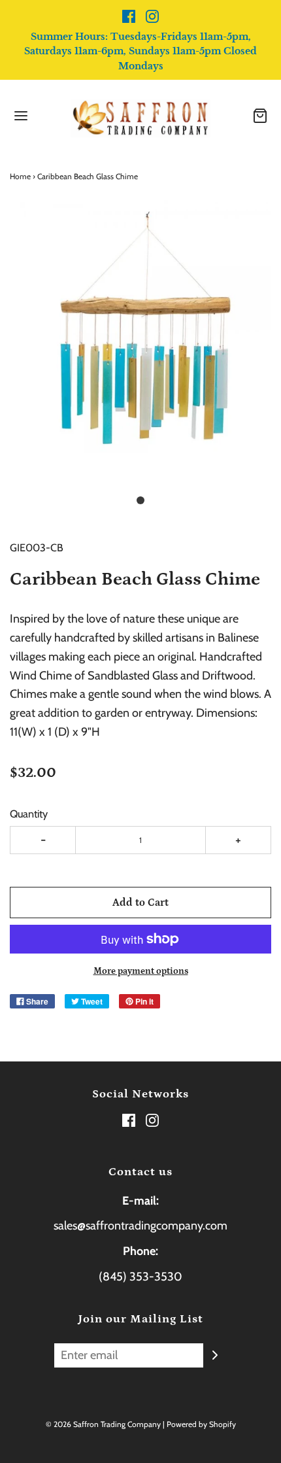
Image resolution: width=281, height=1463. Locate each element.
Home (20, 176)
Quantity (29, 813)
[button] (140, 341)
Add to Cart (140, 902)
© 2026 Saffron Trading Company (103, 1424)
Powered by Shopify (201, 1424)
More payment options (140, 971)
